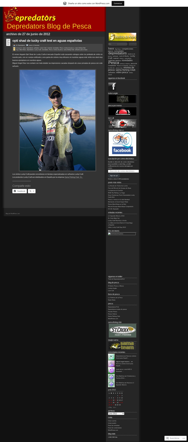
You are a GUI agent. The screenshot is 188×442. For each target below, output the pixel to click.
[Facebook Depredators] (112, 90)
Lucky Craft (43, 48)
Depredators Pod (113, 307)
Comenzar (118, 3)
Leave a (34, 45)
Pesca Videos (112, 314)
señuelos (111, 72)
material (49, 48)
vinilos (131, 72)
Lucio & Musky (124, 56)
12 (111, 400)
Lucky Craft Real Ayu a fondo (117, 220)
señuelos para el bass (81, 49)
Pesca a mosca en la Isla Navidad (119, 199)
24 (122, 402)
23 (120, 402)
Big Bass (118, 49)
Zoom (110, 74)
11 (109, 400)
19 (111, 402)
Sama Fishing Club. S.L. (74, 177)
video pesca (122, 72)
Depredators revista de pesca (117, 309)
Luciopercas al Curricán (115, 190)
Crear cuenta (112, 421)
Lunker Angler (112, 288)
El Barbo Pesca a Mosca (116, 286)
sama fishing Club (80, 48)
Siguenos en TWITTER (115, 276)
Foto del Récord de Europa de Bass (119, 188)
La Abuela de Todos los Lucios (118, 186)
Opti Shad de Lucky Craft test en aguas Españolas (47, 40)
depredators (30, 48)
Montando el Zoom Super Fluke (118, 202)
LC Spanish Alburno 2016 (116, 216)
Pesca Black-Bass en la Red (117, 204)
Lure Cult (111, 290)
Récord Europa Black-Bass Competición (120, 206)
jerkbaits (36, 48)
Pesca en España (122, 65)
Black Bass (23, 49)
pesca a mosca (125, 63)
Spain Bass (111, 300)
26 (111, 405)
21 (115, 402)
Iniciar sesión (112, 423)
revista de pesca (69, 48)
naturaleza (128, 58)
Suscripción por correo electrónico (121, 158)
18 (109, 402)
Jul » (114, 407)
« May (110, 407)
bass (24, 48)
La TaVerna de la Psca (115, 297)
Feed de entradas (113, 425)
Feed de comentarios (115, 428)
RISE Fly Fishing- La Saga (116, 193)
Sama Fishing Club (114, 316)
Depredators (21, 45)
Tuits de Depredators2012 (116, 279)
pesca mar (119, 68)
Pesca (61, 48)
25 (109, 405)
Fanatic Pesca (112, 311)
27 (113, 405)
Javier (118, 369)
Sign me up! (114, 175)
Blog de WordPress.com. (13, 213)
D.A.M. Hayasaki (113, 209)
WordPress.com (113, 318)
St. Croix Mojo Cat (113, 218)
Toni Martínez (120, 376)
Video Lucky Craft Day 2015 (117, 227)
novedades (56, 48)
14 (115, 400)
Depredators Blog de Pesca (49, 26)
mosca (121, 58)
